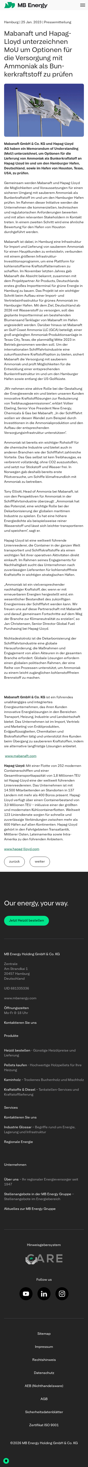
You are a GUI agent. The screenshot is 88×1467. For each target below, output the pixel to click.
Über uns (11, 1179)
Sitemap (44, 1334)
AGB (44, 1399)
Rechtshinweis (44, 1360)
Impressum (44, 1347)
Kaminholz (12, 1080)
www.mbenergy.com (20, 998)
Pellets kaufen (15, 1065)
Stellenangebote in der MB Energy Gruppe (37, 1194)
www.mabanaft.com (20, 756)
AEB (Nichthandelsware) (44, 1386)
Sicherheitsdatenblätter (44, 1412)
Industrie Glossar (18, 1127)
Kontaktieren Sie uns (20, 1117)
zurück (14, 861)
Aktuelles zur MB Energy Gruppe (30, 1209)
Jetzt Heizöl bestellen (26, 920)
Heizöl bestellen (17, 1050)
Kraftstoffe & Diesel (19, 1090)
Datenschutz (44, 1373)
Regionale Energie (18, 1142)
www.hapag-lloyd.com (21, 849)
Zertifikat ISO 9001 (44, 1425)
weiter (40, 861)
